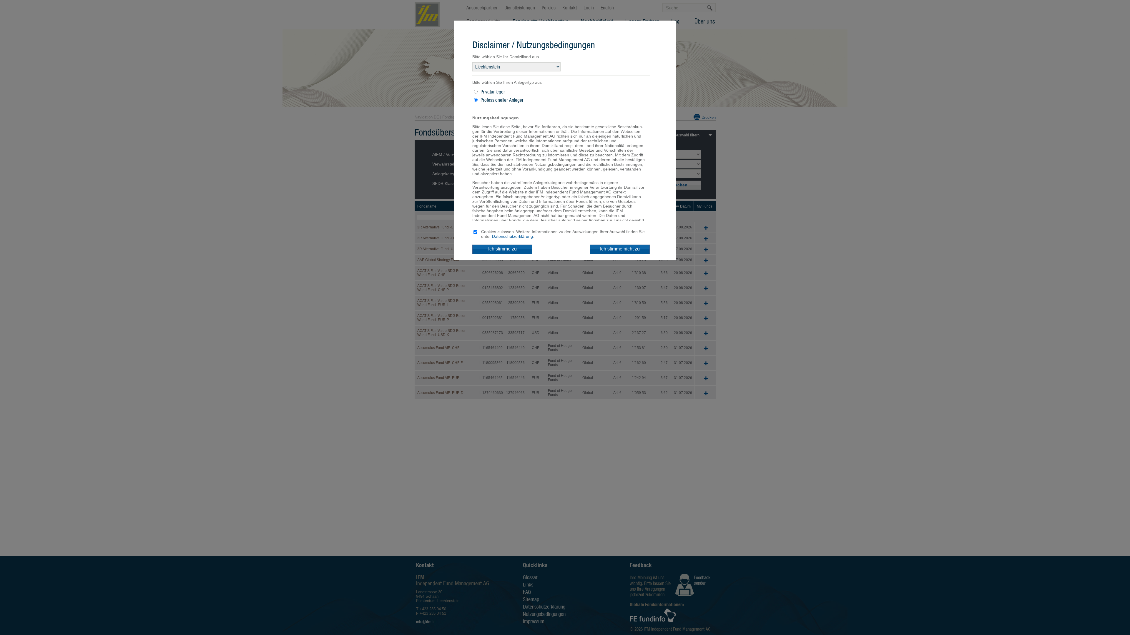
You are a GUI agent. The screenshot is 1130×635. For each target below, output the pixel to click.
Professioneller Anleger (502, 100)
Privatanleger (493, 92)
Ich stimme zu (502, 248)
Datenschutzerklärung (512, 236)
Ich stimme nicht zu (620, 248)
